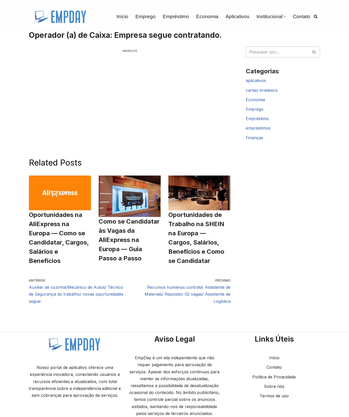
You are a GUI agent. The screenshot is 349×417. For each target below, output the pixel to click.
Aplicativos (237, 16)
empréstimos (258, 128)
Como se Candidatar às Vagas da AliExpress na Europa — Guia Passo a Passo (129, 240)
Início (122, 16)
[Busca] (316, 16)
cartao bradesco (262, 90)
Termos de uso (274, 395)
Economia (207, 16)
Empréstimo (176, 16)
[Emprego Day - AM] (61, 16)
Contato (301, 16)
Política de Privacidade (274, 376)
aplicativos (256, 80)
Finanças (254, 137)
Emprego (145, 16)
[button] (285, 16)
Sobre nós (274, 386)
